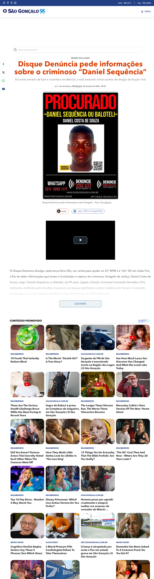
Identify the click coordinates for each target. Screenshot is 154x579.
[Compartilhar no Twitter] (3, 72)
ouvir (63, 211)
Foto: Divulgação (103, 203)
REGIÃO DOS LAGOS (80, 58)
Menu (148, 12)
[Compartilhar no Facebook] (3, 64)
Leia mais (80, 303)
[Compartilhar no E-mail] (3, 89)
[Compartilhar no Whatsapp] (3, 80)
